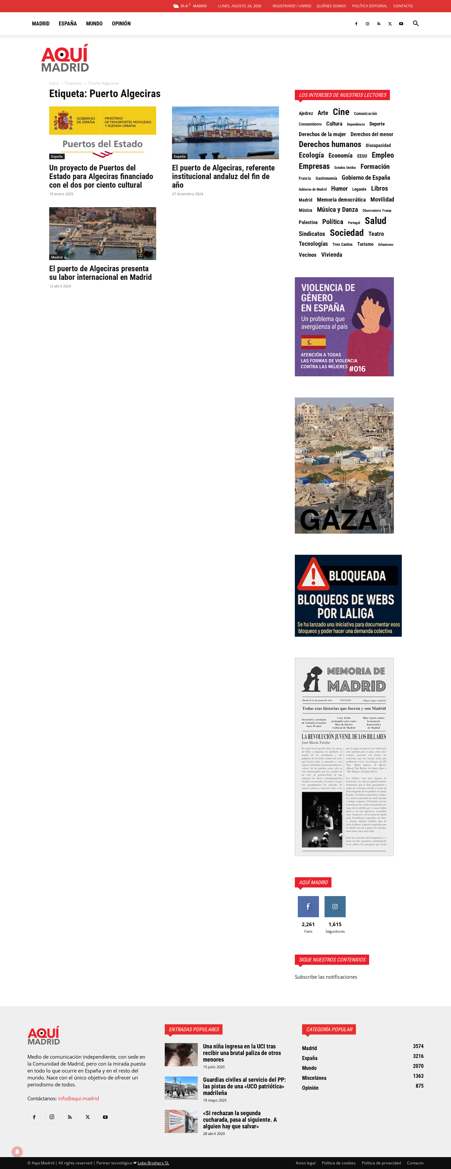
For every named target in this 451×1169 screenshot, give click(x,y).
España (68, 23)
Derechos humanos (330, 144)
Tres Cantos (342, 244)
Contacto (403, 5)
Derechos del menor (372, 134)
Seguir (335, 898)
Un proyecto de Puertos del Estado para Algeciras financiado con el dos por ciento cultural (101, 176)
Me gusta (308, 898)
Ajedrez (306, 113)
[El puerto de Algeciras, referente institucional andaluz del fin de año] (225, 132)
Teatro (376, 234)
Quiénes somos (331, 5)
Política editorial (369, 5)
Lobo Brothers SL (153, 1163)
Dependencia (356, 124)
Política (332, 221)
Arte (323, 113)
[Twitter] (390, 23)
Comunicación (365, 113)
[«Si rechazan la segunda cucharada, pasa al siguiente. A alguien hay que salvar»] (181, 1121)
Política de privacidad (381, 1163)
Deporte (377, 124)
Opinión (121, 23)
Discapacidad (378, 145)
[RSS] (379, 23)
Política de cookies (339, 1163)
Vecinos (308, 254)
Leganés (359, 189)
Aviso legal (306, 1163)
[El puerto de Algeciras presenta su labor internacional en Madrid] (102, 233)
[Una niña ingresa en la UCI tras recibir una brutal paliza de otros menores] (181, 1054)
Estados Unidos (345, 168)
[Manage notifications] (17, 1152)
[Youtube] (401, 23)
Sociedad (347, 233)
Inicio (54, 83)
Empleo (383, 155)
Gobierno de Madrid (313, 189)
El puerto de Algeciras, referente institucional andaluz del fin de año (223, 176)
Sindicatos (312, 234)
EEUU (362, 156)
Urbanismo (385, 245)
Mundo (94, 23)
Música (305, 210)
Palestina (308, 222)
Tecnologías (313, 244)
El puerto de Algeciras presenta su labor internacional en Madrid (100, 273)
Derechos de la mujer (322, 134)
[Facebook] (356, 23)
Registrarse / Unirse (292, 5)
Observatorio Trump (377, 210)
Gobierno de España (366, 177)
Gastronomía (326, 178)
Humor (339, 188)
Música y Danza (337, 210)
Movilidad (382, 199)
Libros (379, 188)
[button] (416, 24)
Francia (305, 178)
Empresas (314, 166)
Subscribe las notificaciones (326, 976)
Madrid (41, 23)
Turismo (365, 244)
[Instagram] (367, 23)
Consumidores (310, 124)
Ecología (311, 155)
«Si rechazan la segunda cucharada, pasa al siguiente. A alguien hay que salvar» (240, 1120)
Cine (341, 112)
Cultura (334, 123)
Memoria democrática (341, 200)
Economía (341, 155)
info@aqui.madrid (78, 1098)
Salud (375, 220)
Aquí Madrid (313, 882)
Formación (375, 166)
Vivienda (331, 254)
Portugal (354, 223)
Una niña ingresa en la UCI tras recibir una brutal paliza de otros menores (242, 1053)
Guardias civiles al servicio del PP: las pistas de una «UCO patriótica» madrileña (244, 1086)
